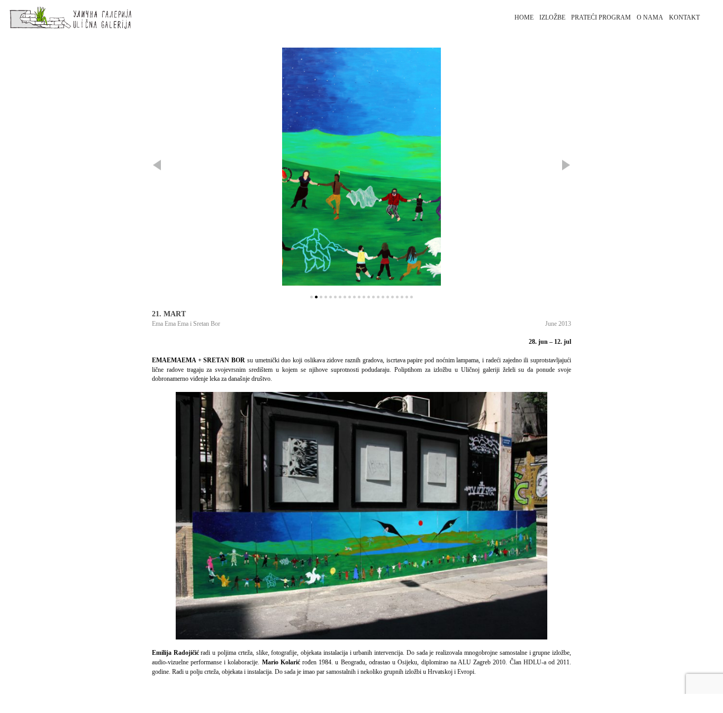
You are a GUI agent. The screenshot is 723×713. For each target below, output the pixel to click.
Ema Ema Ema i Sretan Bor (186, 323)
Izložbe (552, 17)
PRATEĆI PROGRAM (601, 17)
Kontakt (684, 17)
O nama (650, 17)
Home (524, 17)
